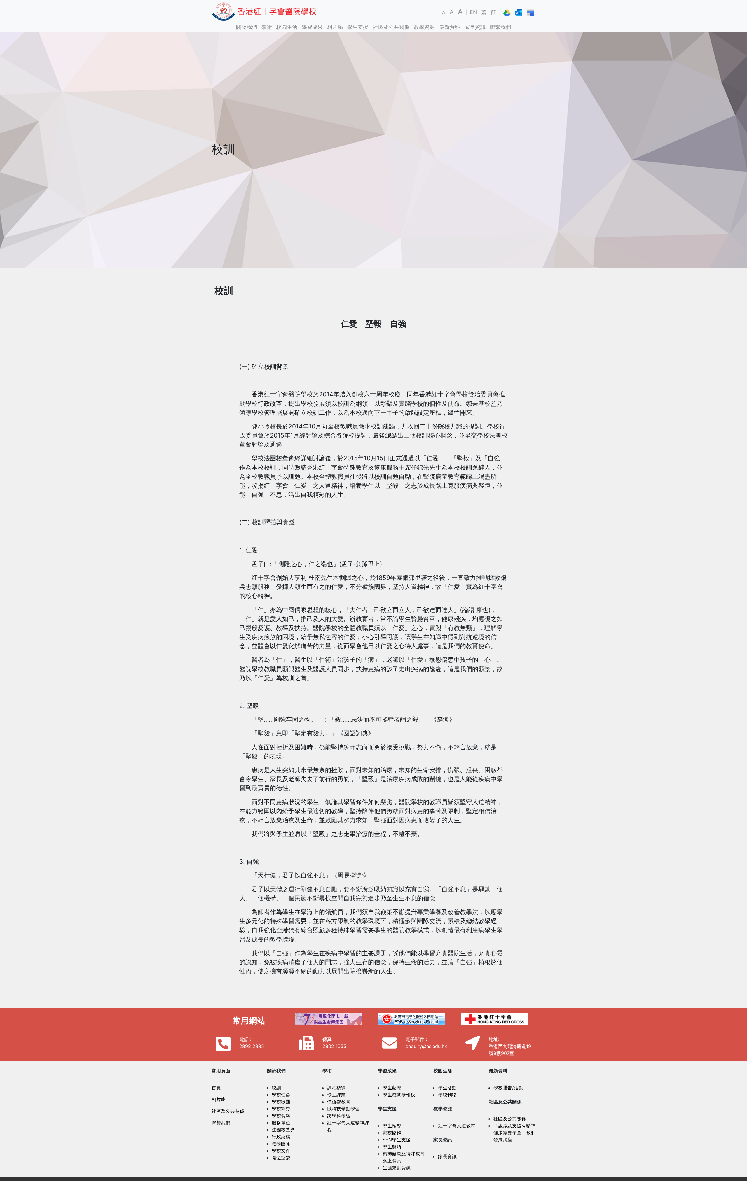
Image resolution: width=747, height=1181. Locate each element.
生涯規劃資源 (397, 1167)
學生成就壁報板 (399, 1095)
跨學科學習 (338, 1116)
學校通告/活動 (508, 1088)
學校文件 (281, 1151)
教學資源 (424, 27)
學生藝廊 (392, 1088)
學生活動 (447, 1088)
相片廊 (335, 27)
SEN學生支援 (397, 1139)
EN (473, 12)
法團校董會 (283, 1130)
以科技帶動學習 (343, 1109)
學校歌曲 (281, 1102)
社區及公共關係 (391, 27)
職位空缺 (281, 1158)
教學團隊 (281, 1144)
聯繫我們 (500, 27)
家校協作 (392, 1132)
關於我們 (246, 27)
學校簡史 (281, 1109)
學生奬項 (392, 1146)
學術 (266, 27)
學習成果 (312, 27)
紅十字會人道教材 (456, 1125)
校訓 (276, 1088)
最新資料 (449, 27)
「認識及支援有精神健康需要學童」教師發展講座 (514, 1132)
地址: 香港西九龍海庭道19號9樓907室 (510, 1046)
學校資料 (281, 1116)
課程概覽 (336, 1088)
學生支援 (357, 27)
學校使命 (281, 1095)
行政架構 (281, 1137)
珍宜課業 (336, 1095)
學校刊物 (447, 1095)
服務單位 (281, 1123)
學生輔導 (392, 1125)
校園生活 (286, 27)
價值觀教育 (338, 1102)
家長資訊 (475, 27)
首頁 (216, 1088)
